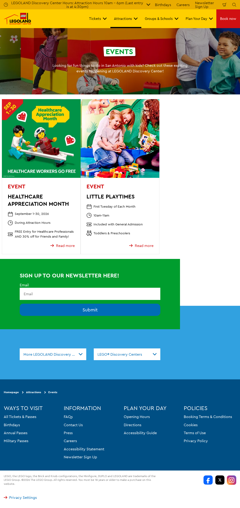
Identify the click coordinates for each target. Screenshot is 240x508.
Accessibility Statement (84, 448)
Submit (90, 310)
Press (68, 432)
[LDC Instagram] (231, 480)
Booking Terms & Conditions (208, 416)
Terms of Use (195, 432)
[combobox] (53, 354)
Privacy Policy (196, 440)
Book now (228, 18)
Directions (132, 424)
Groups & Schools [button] (159, 18)
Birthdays (163, 4)
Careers (183, 4)
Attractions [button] (123, 18)
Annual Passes (15, 432)
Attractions (33, 392)
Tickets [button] (95, 18)
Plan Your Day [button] (196, 18)
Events (52, 392)
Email (24, 285)
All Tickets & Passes (20, 416)
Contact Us (73, 424)
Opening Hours (137, 416)
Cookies (191, 424)
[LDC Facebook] (208, 480)
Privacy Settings (23, 497)
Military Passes (16, 440)
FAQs (68, 416)
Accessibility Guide (140, 432)
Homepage (11, 392)
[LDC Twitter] (220, 480)
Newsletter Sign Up (80, 457)
